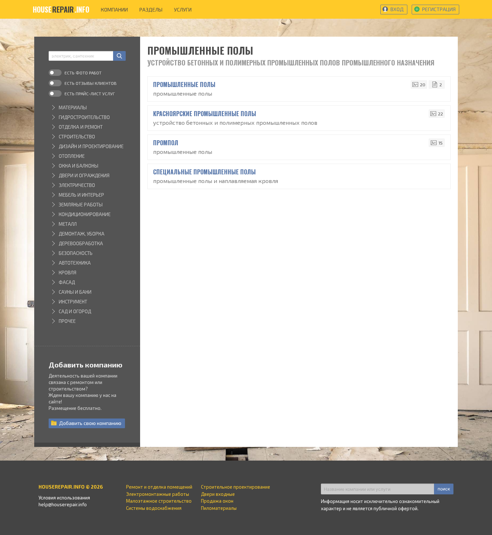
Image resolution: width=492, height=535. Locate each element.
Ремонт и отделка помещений (159, 487)
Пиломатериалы (219, 508)
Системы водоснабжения (154, 508)
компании (114, 9)
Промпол (165, 142)
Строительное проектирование (235, 487)
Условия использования (64, 497)
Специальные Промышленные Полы (204, 172)
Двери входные (218, 494)
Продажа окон (217, 501)
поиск (444, 488)
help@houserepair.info (63, 504)
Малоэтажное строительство (159, 501)
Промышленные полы (184, 84)
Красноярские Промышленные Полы (204, 113)
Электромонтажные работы (157, 494)
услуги (183, 9)
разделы (150, 9)
